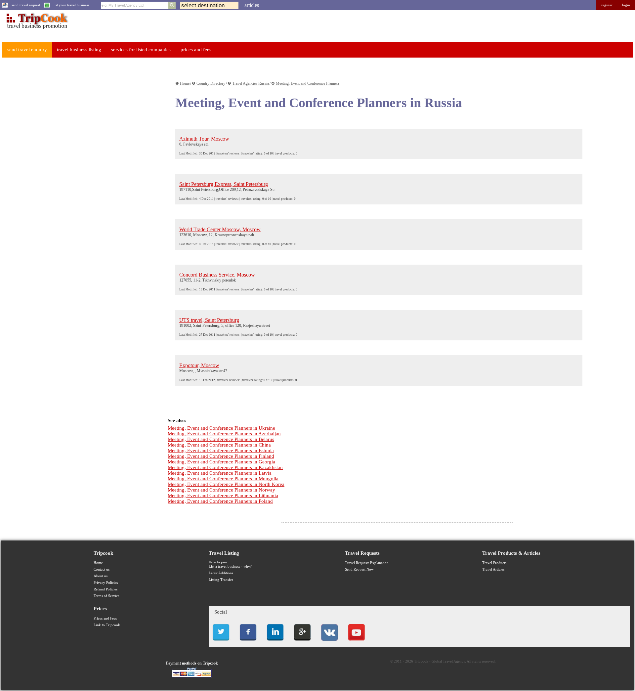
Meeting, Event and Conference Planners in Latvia (220, 473)
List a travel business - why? (230, 566)
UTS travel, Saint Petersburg (209, 320)
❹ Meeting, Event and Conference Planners (305, 83)
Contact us (101, 569)
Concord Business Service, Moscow (217, 275)
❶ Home (182, 83)
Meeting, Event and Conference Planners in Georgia (221, 461)
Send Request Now (359, 569)
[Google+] (302, 642)
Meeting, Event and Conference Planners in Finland (221, 456)
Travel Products (494, 563)
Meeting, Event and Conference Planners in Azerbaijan (224, 433)
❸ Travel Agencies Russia (248, 83)
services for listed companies (141, 49)
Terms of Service (106, 596)
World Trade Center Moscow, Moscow (220, 229)
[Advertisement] (51, 162)
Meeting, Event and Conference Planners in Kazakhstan (225, 467)
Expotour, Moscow (199, 365)
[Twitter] (221, 642)
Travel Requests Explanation (367, 563)
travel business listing (79, 49)
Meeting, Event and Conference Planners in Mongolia (223, 478)
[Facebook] (248, 642)
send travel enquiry (27, 49)
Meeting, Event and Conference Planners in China (219, 445)
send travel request (26, 5)
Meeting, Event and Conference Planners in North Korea (226, 484)
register (607, 5)
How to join (218, 562)
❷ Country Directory (208, 83)
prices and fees (196, 49)
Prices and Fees (105, 618)
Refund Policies (105, 589)
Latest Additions (221, 573)
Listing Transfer (221, 580)
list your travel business (71, 5)
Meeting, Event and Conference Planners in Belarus (221, 439)
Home (98, 563)
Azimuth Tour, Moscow (204, 139)
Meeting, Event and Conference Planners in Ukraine (221, 428)
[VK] (329, 642)
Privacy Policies (106, 582)
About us (100, 576)
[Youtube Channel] (356, 642)
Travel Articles (493, 569)
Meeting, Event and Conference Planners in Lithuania (223, 495)
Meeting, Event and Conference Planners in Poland (220, 501)
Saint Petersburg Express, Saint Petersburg (223, 184)
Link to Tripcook (107, 625)
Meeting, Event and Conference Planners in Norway (221, 490)
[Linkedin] (275, 642)
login (626, 5)
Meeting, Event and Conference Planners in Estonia (221, 450)
